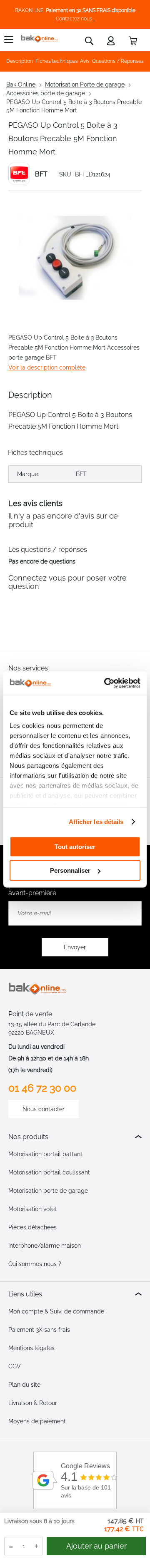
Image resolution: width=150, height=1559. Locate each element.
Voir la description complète (46, 367)
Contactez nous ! (75, 19)
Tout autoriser (75, 846)
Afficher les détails (96, 821)
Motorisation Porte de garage (85, 84)
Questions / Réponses (118, 61)
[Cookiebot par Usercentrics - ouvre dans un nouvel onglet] (105, 683)
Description (19, 61)
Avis (85, 61)
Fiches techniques (56, 61)
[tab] (75, 1137)
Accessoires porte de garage (45, 93)
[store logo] (39, 39)
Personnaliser (70, 870)
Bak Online (20, 84)
